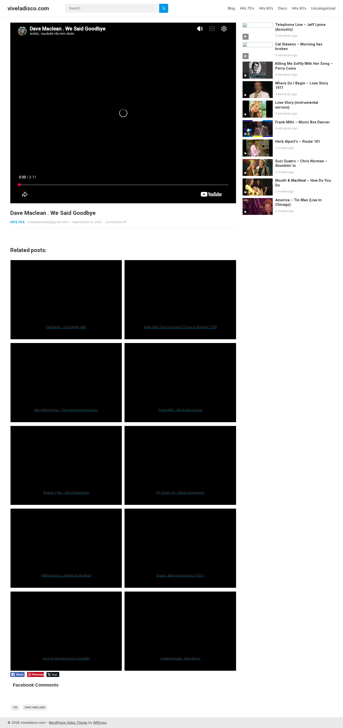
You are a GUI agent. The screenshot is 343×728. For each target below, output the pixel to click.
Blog (231, 8)
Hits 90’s (299, 8)
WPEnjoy (100, 722)
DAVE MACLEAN (35, 707)
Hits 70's (17, 222)
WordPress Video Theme (68, 722)
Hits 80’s (266, 8)
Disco (282, 8)
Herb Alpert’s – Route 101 (297, 141)
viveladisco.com (28, 8)
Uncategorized (323, 8)
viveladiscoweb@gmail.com (47, 222)
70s (15, 707)
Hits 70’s (247, 8)
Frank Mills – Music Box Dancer (302, 122)
